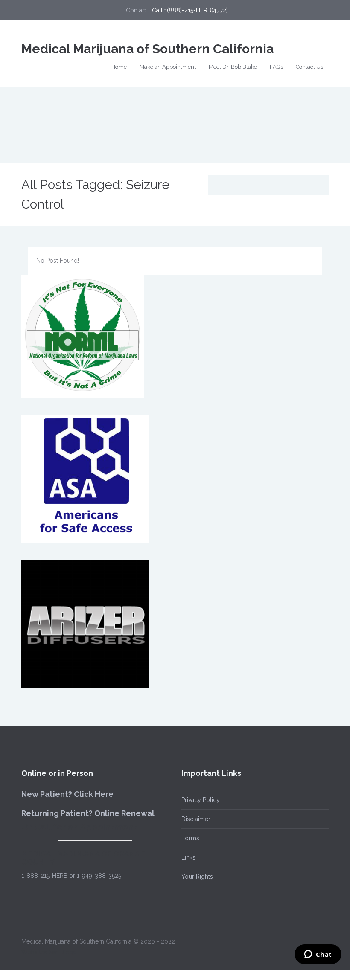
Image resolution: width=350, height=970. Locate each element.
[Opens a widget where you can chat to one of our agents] (317, 955)
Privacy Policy (200, 799)
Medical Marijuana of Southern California (147, 48)
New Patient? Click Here (67, 794)
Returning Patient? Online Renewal (88, 813)
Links (188, 857)
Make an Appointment (168, 67)
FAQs (276, 67)
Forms (190, 838)
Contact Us (309, 67)
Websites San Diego (49, 952)
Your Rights (197, 876)
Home (119, 67)
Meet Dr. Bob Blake (233, 67)
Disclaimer (195, 819)
